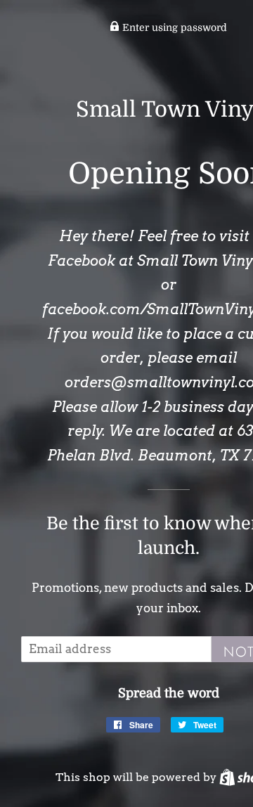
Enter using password (173, 27)
